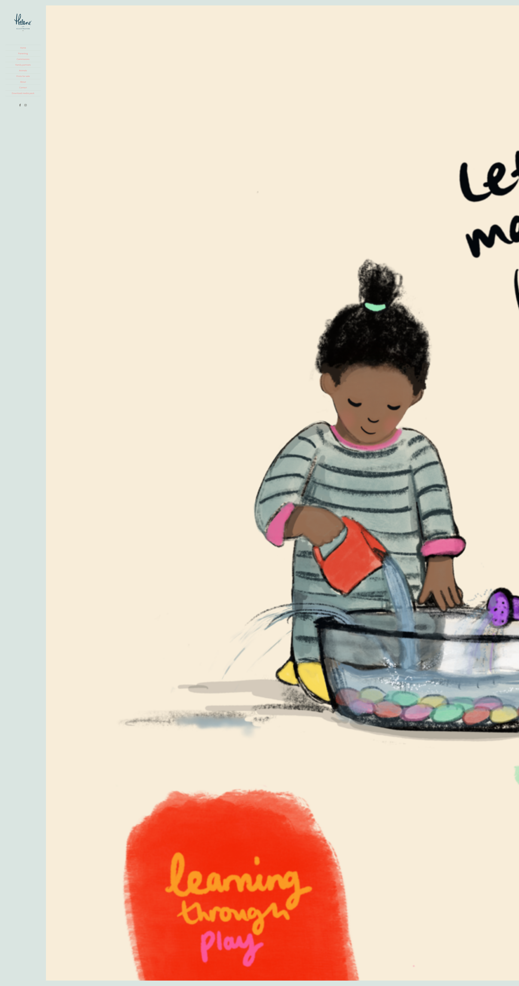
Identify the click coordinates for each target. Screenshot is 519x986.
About (23, 81)
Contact (23, 87)
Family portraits (23, 64)
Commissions (23, 59)
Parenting (23, 53)
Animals (23, 70)
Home (23, 47)
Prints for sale (23, 76)
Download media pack (23, 93)
